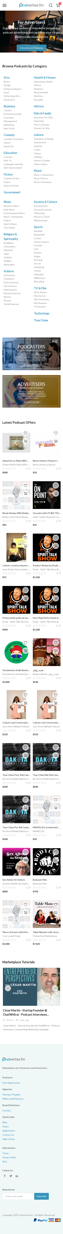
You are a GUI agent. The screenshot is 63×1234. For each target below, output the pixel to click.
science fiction (11, 185)
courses (8, 157)
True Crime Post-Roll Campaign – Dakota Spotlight (16, 775)
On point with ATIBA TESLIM (47, 513)
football (38, 245)
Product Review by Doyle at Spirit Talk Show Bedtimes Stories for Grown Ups (47, 565)
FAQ (4, 1161)
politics (7, 220)
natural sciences (12, 293)
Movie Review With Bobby (15, 513)
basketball (39, 234)
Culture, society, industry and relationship (16, 565)
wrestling (39, 281)
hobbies (38, 157)
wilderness (39, 278)
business (9, 106)
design (7, 85)
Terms (5, 1153)
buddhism (9, 243)
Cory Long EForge (11, 936)
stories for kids (42, 128)
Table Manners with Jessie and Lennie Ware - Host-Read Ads (47, 932)
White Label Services (13, 1098)
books (7, 81)
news (7, 202)
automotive (40, 142)
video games (40, 164)
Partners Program (11, 1094)
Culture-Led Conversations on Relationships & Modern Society (16, 722)
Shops (5, 1126)
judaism (8, 257)
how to (8, 160)
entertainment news (14, 213)
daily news (9, 209)
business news (11, 206)
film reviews (40, 303)
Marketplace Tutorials (18, 962)
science (9, 271)
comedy (9, 135)
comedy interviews (14, 139)
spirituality (9, 264)
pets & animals (41, 124)
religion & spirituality (11, 236)
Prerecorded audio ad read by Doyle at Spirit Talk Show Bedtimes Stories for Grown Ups (16, 617)
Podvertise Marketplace (45, 936)
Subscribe (42, 1196)
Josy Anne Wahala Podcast (16, 726)
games (37, 153)
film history (40, 295)
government (12, 192)
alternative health (43, 81)
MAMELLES (38, 831)
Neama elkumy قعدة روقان (45, 674)
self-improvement (13, 167)
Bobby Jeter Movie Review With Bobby (22, 517)
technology (42, 313)
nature (7, 296)
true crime (41, 320)
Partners (10, 1020)
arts (7, 77)
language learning (13, 164)
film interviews (41, 299)
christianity (10, 246)
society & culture (45, 202)
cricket (37, 238)
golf (36, 249)
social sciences (11, 304)
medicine (38, 89)
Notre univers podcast (44, 464)
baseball (38, 231)
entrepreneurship (13, 113)
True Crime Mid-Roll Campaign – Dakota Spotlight (47, 775)
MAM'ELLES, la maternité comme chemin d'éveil (47, 827)
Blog (4, 1122)
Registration (8, 1130)
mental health (41, 92)
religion (8, 260)
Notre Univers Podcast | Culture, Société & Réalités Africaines (47, 460)
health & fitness (45, 77)
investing (8, 117)
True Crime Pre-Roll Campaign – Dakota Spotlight (16, 827)
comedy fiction (11, 178)
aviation (38, 146)
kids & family (42, 113)
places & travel (41, 216)
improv (7, 142)
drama (7, 182)
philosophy (39, 213)
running (38, 260)
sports (38, 227)
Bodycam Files (40, 879)
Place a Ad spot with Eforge (16, 932)
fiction (8, 174)
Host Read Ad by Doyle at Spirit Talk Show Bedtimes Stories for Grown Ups (47, 617)
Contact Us (8, 1134)
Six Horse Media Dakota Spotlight (19, 778)
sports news (10, 224)
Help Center (8, 1139)
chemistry (9, 278)
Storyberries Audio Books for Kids (16, 670)
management (10, 121)
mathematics (10, 289)
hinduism (8, 250)
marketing (9, 124)
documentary (41, 206)
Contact (6, 1110)
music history (41, 178)
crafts (37, 149)
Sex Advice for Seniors (13, 879)
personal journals (43, 209)
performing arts (12, 96)
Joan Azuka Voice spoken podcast (19, 569)
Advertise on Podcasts (31, 47)
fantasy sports (41, 241)
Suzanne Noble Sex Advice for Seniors (21, 883)
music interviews (42, 182)
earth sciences (11, 282)
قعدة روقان (38, 670)
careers (8, 110)
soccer (37, 263)
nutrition (38, 96)
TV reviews (40, 306)
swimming (39, 267)
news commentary (13, 216)
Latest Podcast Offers (19, 422)
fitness (37, 85)
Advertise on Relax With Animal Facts (16, 460)
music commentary (43, 174)
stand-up (8, 146)
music (38, 170)
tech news (9, 227)
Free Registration (11, 1082)
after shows (40, 292)
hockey (38, 252)
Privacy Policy (9, 1157)
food (6, 92)
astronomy (9, 275)
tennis (37, 270)
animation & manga (44, 138)
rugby (37, 256)
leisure (38, 135)
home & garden (42, 160)
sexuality (38, 99)
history (39, 106)
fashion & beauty (12, 89)
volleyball (38, 274)
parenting (39, 121)
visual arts (9, 99)
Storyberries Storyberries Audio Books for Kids (26, 674)
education (10, 153)
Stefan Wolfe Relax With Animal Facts (21, 464)
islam (6, 253)
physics (7, 300)
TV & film (40, 288)
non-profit (9, 128)
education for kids (43, 117)
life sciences (10, 286)
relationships (41, 220)
